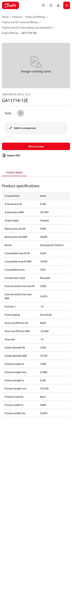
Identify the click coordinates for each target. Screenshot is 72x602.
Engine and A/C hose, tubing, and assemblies (27, 27)
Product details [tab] (14, 172)
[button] (51, 5)
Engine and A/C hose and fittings (20, 22)
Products (17, 16)
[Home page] (10, 5)
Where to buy (36, 146)
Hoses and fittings (35, 16)
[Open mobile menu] (66, 5)
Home (5, 16)
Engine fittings (10, 32)
